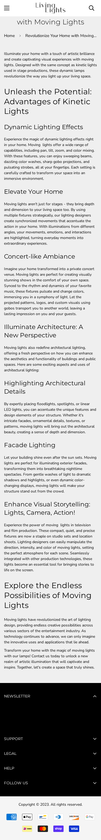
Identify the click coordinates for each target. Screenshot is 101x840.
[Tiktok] (42, 814)
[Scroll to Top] (91, 811)
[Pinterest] (10, 814)
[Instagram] (26, 814)
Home (9, 35)
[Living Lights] (50, 8)
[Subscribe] (91, 723)
